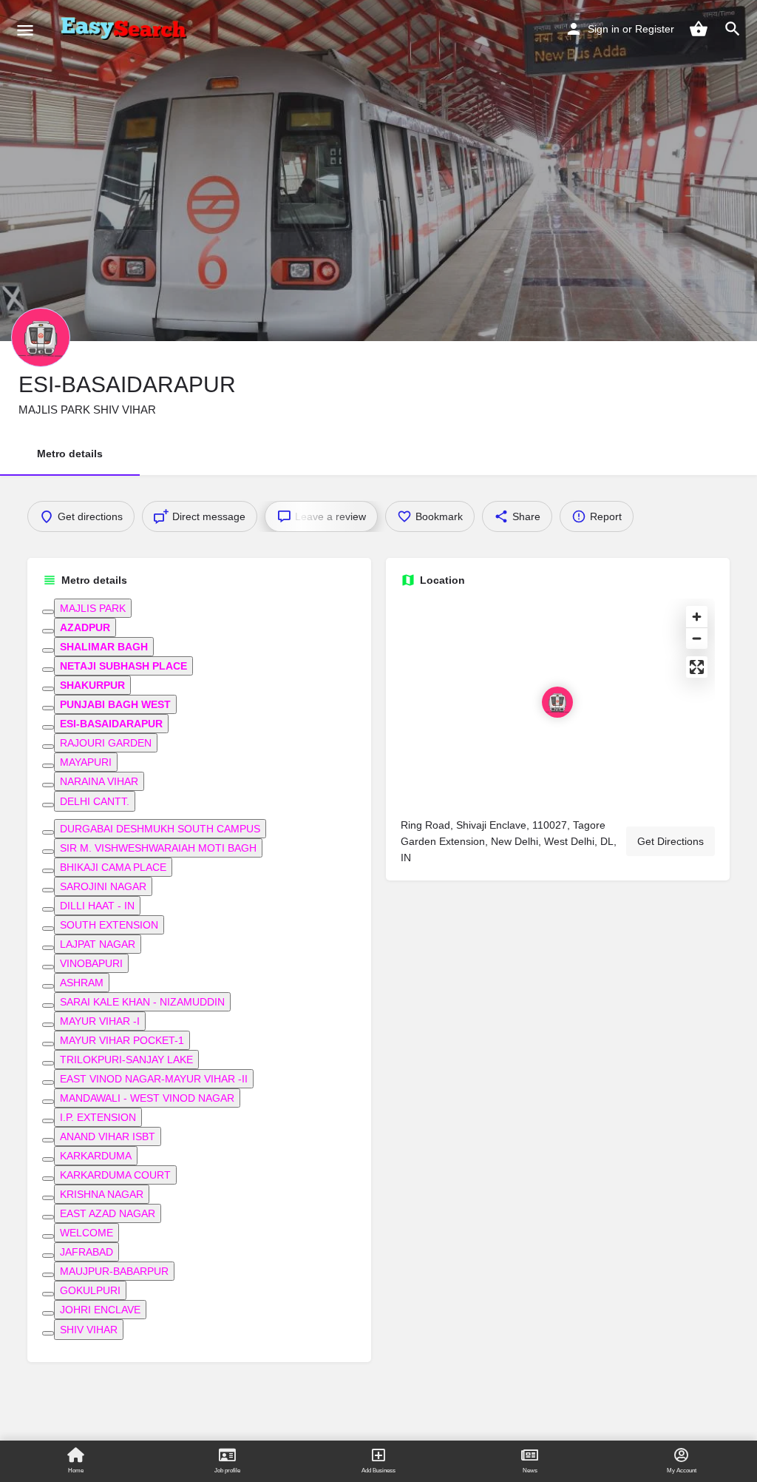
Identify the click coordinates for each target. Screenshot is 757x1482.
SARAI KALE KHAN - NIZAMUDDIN (142, 1002)
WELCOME (86, 1233)
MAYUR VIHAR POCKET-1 (122, 1040)
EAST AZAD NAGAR (107, 1213)
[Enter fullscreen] (696, 667)
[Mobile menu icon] (25, 30)
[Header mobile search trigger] (732, 28)
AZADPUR (85, 627)
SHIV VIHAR (89, 1330)
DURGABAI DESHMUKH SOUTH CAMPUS (160, 829)
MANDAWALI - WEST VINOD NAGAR (147, 1098)
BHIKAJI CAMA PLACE (113, 867)
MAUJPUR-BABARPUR (114, 1271)
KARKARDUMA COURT (115, 1175)
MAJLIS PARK (93, 608)
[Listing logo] (40, 337)
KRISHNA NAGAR (101, 1194)
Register (654, 29)
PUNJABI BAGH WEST (115, 704)
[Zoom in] (696, 616)
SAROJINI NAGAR (103, 886)
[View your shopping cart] (698, 28)
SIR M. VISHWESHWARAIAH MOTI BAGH (158, 848)
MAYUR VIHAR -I (100, 1021)
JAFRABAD (86, 1252)
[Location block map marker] (557, 702)
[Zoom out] (696, 638)
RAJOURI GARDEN (106, 743)
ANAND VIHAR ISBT (107, 1136)
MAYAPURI (86, 762)
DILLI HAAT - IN (97, 906)
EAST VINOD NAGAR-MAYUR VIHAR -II (154, 1079)
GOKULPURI (90, 1290)
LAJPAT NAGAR (97, 944)
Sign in (603, 29)
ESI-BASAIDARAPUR (111, 724)
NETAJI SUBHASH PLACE (123, 666)
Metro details (70, 453)
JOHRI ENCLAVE (100, 1310)
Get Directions (670, 841)
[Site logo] (126, 29)
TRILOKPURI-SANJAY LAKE (126, 1059)
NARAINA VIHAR (99, 781)
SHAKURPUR (92, 685)
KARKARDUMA (96, 1156)
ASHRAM (81, 982)
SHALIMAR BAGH (104, 647)
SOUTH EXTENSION (109, 925)
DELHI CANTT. (94, 801)
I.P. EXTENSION (98, 1117)
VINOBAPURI (91, 963)
